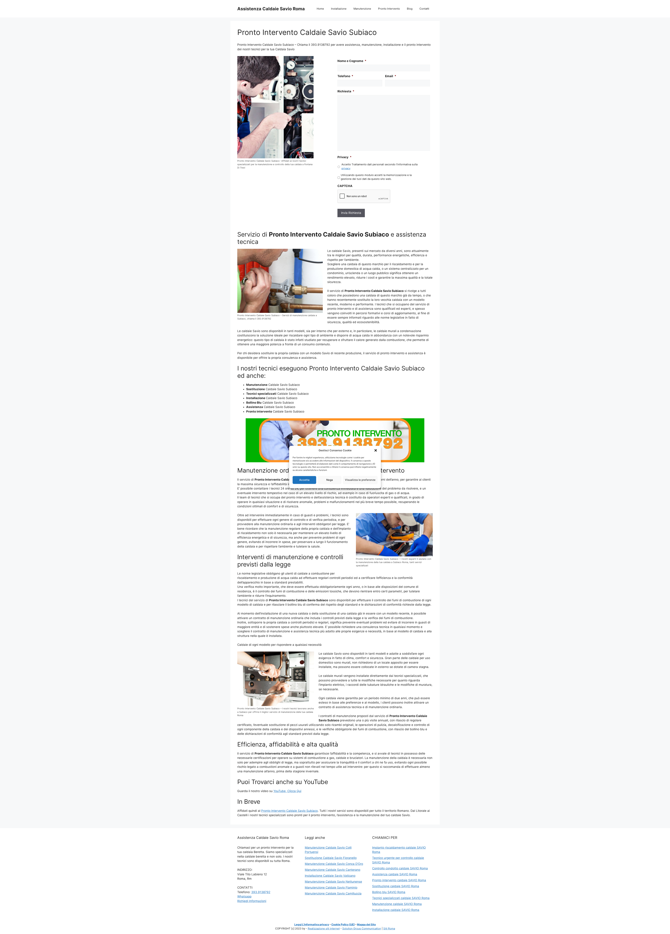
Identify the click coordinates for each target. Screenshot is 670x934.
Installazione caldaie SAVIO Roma (395, 910)
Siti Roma (389, 928)
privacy (345, 168)
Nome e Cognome (351, 61)
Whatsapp (244, 896)
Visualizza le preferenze (360, 479)
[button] (375, 450)
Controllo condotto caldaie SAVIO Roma (400, 868)
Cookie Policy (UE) (343, 924)
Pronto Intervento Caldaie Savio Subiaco (289, 810)
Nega (329, 479)
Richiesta (345, 91)
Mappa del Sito (366, 924)
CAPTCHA (344, 186)
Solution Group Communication (361, 928)
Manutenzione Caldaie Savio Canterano (332, 870)
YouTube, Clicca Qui (287, 791)
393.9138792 (260, 892)
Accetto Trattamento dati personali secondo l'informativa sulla (379, 166)
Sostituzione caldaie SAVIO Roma (395, 886)
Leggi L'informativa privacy (311, 924)
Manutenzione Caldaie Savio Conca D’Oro (334, 864)
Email (390, 76)
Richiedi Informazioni (251, 901)
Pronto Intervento (389, 8)
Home (320, 8)
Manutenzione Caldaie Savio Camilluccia (333, 893)
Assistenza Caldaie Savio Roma (271, 8)
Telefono (345, 76)
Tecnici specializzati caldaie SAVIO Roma (401, 898)
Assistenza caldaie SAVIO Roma (394, 874)
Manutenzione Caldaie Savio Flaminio (331, 887)
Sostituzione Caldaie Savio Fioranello (331, 858)
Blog (409, 8)
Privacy (344, 157)
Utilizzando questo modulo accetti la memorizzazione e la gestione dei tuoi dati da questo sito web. (376, 177)
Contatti (424, 8)
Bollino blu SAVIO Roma (388, 892)
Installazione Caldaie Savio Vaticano (330, 875)
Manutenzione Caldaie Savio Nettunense (333, 881)
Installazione (339, 8)
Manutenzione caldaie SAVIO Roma (397, 904)
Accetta (304, 479)
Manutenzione (362, 8)
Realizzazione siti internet (324, 928)
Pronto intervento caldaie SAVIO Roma (399, 880)
